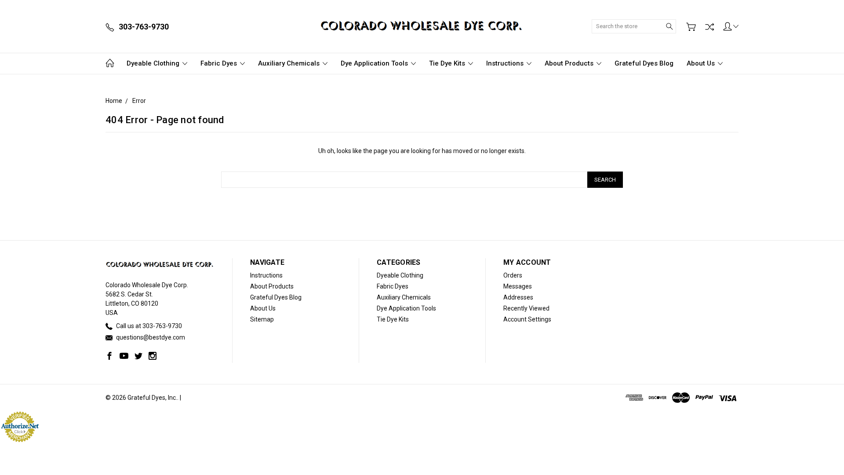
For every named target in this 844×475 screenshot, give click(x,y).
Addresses (518, 297)
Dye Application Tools (375, 63)
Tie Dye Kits (448, 63)
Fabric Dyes (219, 63)
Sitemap (262, 319)
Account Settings (527, 319)
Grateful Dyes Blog (644, 63)
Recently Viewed (526, 308)
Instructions (505, 63)
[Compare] (709, 27)
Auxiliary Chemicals (289, 63)
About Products (570, 63)
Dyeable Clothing (154, 63)
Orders (512, 275)
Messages (517, 286)
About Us (702, 63)
